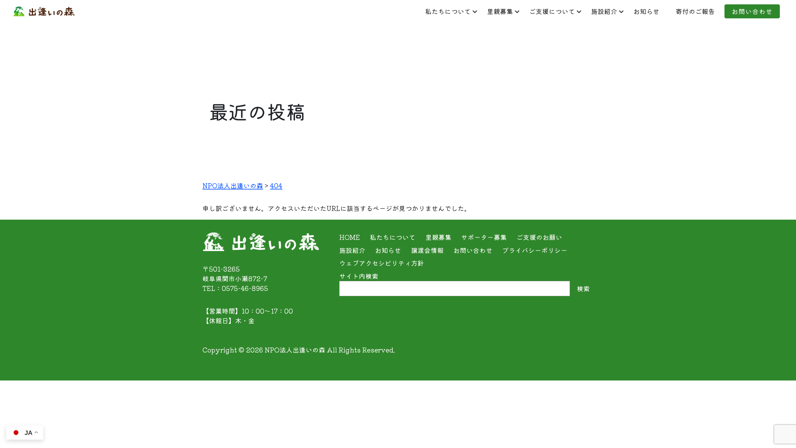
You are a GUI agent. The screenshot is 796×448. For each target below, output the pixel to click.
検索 (583, 288)
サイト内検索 (358, 276)
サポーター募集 (484, 237)
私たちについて (448, 11)
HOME (349, 237)
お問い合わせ (752, 11)
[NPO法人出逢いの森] (44, 11)
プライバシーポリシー (534, 250)
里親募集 (500, 11)
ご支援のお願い (539, 237)
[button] (777, 430)
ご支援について (552, 11)
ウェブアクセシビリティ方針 (381, 263)
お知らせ (646, 11)
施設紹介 (604, 11)
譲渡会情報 (427, 250)
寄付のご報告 (695, 11)
